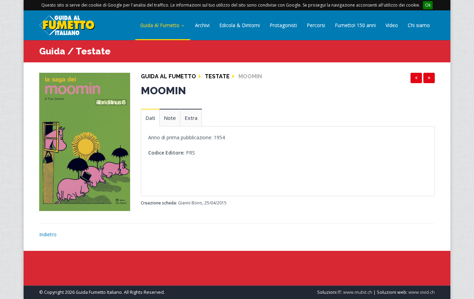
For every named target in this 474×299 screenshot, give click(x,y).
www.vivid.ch (421, 292)
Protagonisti (283, 25)
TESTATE (217, 76)
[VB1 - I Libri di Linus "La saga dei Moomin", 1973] (84, 141)
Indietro (48, 234)
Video (392, 25)
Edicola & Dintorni (239, 25)
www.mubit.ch (357, 292)
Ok (428, 5)
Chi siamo (419, 25)
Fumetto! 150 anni (355, 25)
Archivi (202, 25)
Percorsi (316, 25)
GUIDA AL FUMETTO (168, 76)
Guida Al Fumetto (160, 25)
